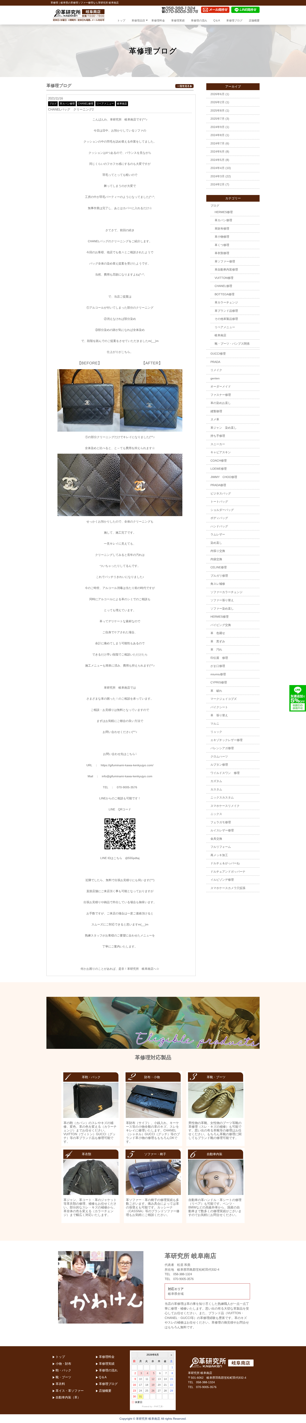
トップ (121, 20)
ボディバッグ (219, 518)
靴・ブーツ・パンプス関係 (232, 343)
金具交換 (216, 838)
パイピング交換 (220, 625)
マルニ (214, 723)
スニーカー (217, 444)
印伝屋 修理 (219, 657)
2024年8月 (217, 135)
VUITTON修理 (224, 277)
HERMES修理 (224, 212)
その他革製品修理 (226, 318)
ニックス (216, 814)
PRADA (215, 362)
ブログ (53, 103)
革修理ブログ (234, 20)
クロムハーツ (219, 756)
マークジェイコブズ (223, 698)
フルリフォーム (220, 846)
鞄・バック (63, 1370)
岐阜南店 (122, 103)
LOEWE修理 (218, 468)
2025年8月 (217, 110)
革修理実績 (178, 20)
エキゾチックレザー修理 (226, 740)
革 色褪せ (217, 633)
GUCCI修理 (218, 353)
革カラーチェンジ (226, 302)
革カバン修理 (67, 103)
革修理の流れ (199, 20)
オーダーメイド (220, 386)
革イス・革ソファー (70, 1390)
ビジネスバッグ (220, 493)
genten (215, 378)
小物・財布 (63, 1363)
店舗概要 (254, 20)
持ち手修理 (217, 435)
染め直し (216, 542)
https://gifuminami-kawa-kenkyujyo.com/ (127, 765)
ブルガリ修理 (219, 575)
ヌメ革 (214, 419)
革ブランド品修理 (226, 310)
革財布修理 (222, 228)
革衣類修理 (222, 253)
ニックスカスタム (222, 797)
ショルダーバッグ (222, 510)
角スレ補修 (217, 583)
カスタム (216, 789)
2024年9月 (217, 127)
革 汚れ (216, 649)
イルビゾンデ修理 (222, 879)
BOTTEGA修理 (224, 294)
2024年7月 (217, 143)
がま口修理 (217, 666)
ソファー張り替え (222, 600)
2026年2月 (217, 102)
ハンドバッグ (219, 526)
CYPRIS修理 (218, 682)
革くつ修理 (222, 245)
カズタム (216, 781)
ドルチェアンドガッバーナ (227, 871)
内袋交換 (216, 559)
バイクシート (219, 707)
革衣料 (60, 1384)
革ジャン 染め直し (223, 427)
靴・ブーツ (63, 1377)
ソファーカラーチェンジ (226, 592)
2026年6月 (217, 94)
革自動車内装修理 (226, 269)
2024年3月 (217, 176)
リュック (216, 731)
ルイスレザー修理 (222, 830)
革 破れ (216, 690)
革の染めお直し (220, 403)
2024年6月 (217, 151)
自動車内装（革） (68, 1397)
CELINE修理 (218, 567)
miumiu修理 (218, 674)
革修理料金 (158, 20)
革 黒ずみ (217, 641)
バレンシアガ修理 (222, 748)
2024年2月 (217, 184)
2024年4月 (217, 168)
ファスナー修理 (220, 394)
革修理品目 (138, 20)
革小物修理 (222, 236)
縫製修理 (216, 411)
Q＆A (216, 20)
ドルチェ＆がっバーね (225, 863)
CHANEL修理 (85, 103)
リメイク (216, 370)
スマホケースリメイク (225, 805)
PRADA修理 (218, 485)
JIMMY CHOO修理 (223, 477)
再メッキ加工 (219, 855)
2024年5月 (217, 159)
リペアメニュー (105, 103)
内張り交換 (217, 551)
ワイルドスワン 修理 (225, 773)
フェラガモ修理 (220, 822)
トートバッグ (219, 501)
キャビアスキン (220, 452)
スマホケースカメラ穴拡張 (227, 888)
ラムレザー (217, 534)
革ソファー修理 (225, 261)
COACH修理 (218, 460)
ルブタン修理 (219, 764)
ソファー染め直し (222, 608)
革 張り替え (219, 715)
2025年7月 (217, 118)
